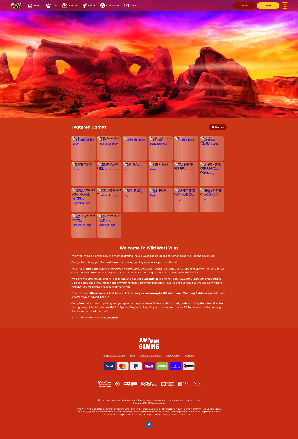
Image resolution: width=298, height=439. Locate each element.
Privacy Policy (173, 355)
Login (244, 5)
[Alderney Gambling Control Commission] (189, 384)
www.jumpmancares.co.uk (187, 400)
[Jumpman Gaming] (149, 348)
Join (268, 5)
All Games (217, 127)
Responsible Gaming (115, 355)
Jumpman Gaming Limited (119, 409)
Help (132, 355)
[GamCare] (104, 384)
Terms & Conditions (150, 355)
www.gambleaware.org (158, 400)
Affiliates (189, 355)
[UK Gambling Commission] (149, 384)
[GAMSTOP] (130, 384)
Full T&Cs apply (171, 111)
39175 (88, 411)
